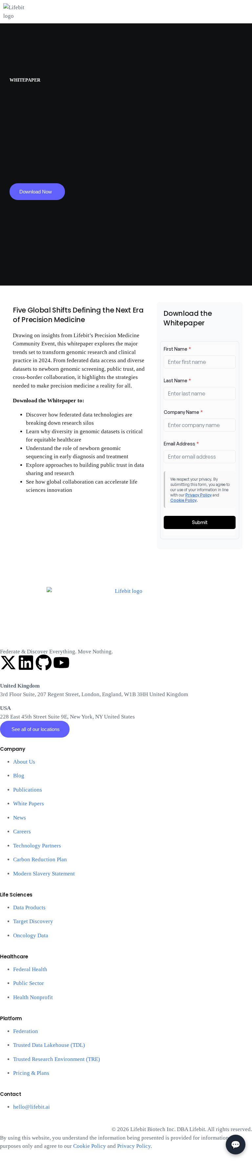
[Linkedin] (26, 662)
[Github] (43, 662)
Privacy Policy (134, 1146)
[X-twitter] (8, 662)
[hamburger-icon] (244, 20)
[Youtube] (61, 662)
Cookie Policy (89, 1146)
